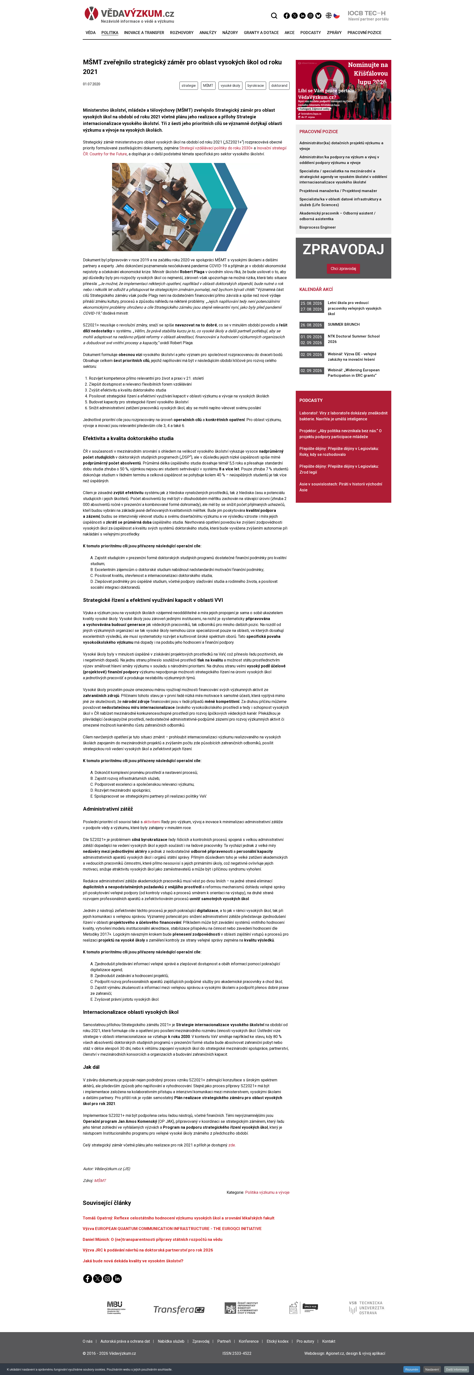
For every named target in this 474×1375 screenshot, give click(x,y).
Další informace (456, 1369)
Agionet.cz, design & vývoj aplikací (355, 1353)
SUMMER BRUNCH (344, 324)
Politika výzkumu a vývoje (267, 1192)
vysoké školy (230, 86)
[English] (329, 15)
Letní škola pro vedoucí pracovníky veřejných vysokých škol (354, 308)
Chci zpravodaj (343, 268)
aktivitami (152, 822)
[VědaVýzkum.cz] (129, 13)
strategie (189, 86)
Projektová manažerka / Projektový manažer (338, 191)
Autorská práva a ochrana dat (125, 1341)
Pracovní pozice (318, 131)
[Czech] (337, 15)
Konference (249, 1341)
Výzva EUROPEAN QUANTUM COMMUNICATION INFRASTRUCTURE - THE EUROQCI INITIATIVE (172, 1228)
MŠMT (208, 86)
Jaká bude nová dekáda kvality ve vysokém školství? (133, 1260)
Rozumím (411, 1369)
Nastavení (432, 1369)
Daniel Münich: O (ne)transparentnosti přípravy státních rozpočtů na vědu (152, 1239)
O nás (88, 1341)
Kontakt (328, 1341)
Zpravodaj (343, 249)
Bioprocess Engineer (317, 227)
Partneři (224, 1341)
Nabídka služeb (171, 1341)
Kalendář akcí (316, 289)
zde (231, 1145)
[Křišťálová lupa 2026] (344, 89)
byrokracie (256, 86)
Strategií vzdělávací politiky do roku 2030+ (216, 148)
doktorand (279, 86)
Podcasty (311, 400)
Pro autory (305, 1341)
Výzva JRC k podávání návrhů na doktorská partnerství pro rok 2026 (148, 1250)
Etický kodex (278, 1341)
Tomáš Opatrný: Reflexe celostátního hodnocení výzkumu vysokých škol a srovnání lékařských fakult (179, 1217)
